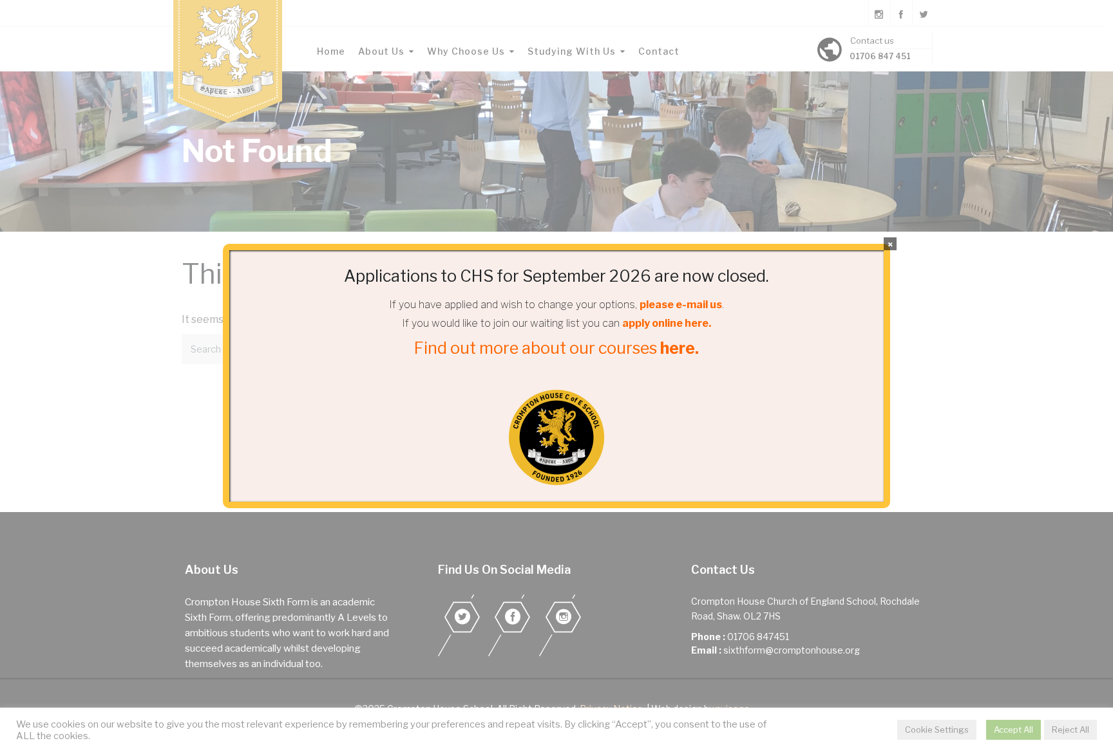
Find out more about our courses (556, 348)
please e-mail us (681, 304)
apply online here (665, 323)
